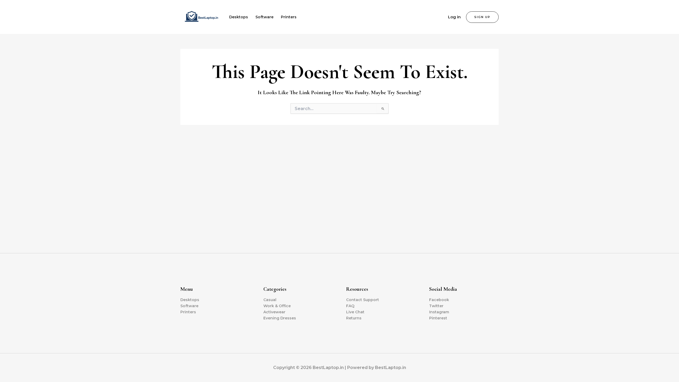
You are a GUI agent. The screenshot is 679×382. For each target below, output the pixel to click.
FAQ (350, 305)
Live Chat (355, 312)
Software (264, 17)
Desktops (238, 17)
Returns (354, 318)
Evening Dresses (279, 318)
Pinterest (438, 318)
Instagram (439, 312)
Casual (269, 299)
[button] (482, 17)
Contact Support (362, 299)
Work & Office (277, 305)
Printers (289, 17)
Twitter (436, 305)
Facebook (439, 299)
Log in (454, 16)
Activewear (274, 312)
